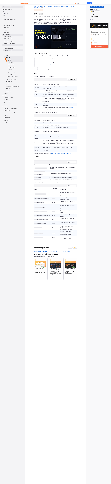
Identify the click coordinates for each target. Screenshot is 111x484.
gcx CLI (5, 104)
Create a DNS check (94, 16)
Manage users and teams (10, 84)
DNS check (10, 60)
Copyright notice (7, 122)
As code (5, 30)
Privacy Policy (38, 0)
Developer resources (7, 28)
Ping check (10, 69)
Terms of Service (31, 0)
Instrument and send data (8, 91)
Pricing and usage (7, 110)
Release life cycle (7, 120)
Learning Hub (6, 32)
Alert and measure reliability (9, 41)
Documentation (36, 6)
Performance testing (9, 48)
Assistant (5, 113)
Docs (61, 3)
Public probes (9, 74)
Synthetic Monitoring (64, 6)
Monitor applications (7, 36)
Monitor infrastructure (8, 38)
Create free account (99, 46)
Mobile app (6, 115)
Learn (57, 3)
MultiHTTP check (11, 67)
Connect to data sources (8, 89)
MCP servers (6, 99)
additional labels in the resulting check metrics (61, 153)
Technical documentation (7, 9)
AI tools (4, 95)
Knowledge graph (7, 117)
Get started (6, 23)
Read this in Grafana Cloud (96, 6)
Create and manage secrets (12, 76)
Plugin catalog (4, 11)
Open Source (50, 3)
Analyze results (9, 81)
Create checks (71, 6)
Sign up (89, 3)
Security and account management (10, 108)
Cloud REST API (9, 88)
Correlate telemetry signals (9, 25)
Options (91, 18)
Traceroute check (11, 72)
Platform (4, 106)
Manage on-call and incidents (9, 43)
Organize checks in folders (12, 79)
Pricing (45, 3)
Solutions (39, 3)
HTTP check (10, 62)
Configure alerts (9, 83)
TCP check (10, 71)
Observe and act (49, 6)
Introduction (8, 52)
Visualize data (6, 27)
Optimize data (6, 93)
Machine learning (7, 101)
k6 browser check (11, 64)
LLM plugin (6, 102)
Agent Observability (7, 39)
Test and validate (56, 6)
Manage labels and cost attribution (12, 86)
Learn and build (6, 22)
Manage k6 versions (11, 77)
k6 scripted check (11, 65)
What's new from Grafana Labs (10, 19)
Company (65, 3)
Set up (7, 55)
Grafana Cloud (32, 3)
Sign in (84, 3)
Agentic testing (8, 46)
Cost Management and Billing (9, 112)
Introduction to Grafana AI (9, 97)
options (51, 64)
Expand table (72, 79)
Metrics (91, 19)
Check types (36, 7)
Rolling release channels (8, 123)
